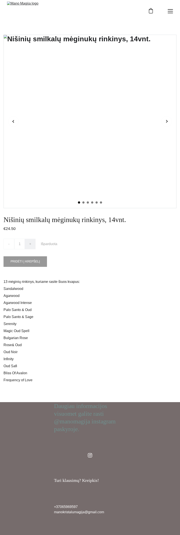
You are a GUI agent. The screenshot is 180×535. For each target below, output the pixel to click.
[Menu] (170, 11)
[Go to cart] (151, 11)
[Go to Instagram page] (90, 455)
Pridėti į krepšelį (25, 261)
